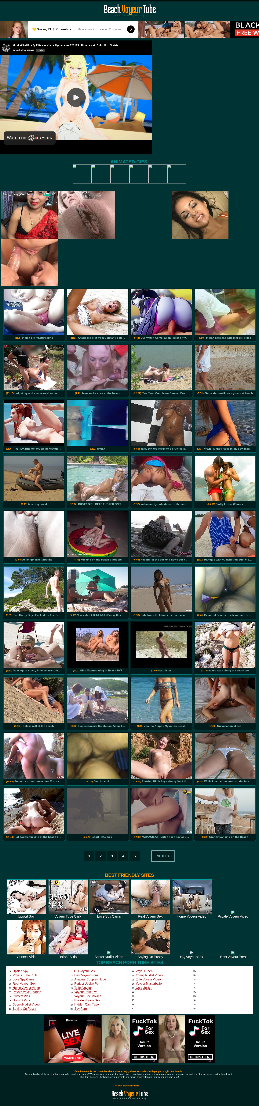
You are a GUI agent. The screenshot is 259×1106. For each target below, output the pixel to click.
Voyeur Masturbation (149, 983)
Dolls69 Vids (21, 1000)
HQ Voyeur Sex (84, 971)
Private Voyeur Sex (87, 1000)
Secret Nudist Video (26, 1004)
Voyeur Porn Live (85, 992)
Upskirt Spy (20, 971)
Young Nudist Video (149, 975)
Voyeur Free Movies (87, 996)
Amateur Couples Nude (90, 979)
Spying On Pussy (24, 1008)
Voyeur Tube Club (25, 975)
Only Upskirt (144, 987)
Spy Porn (80, 1008)
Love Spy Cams (23, 979)
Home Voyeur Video (26, 987)
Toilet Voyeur (83, 987)
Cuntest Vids (21, 996)
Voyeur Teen (144, 971)
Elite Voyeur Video (148, 979)
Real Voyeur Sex (24, 983)
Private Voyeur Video (27, 992)
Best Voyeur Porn (86, 975)
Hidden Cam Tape (86, 1004)
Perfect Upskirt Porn (87, 983)
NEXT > (163, 856)
